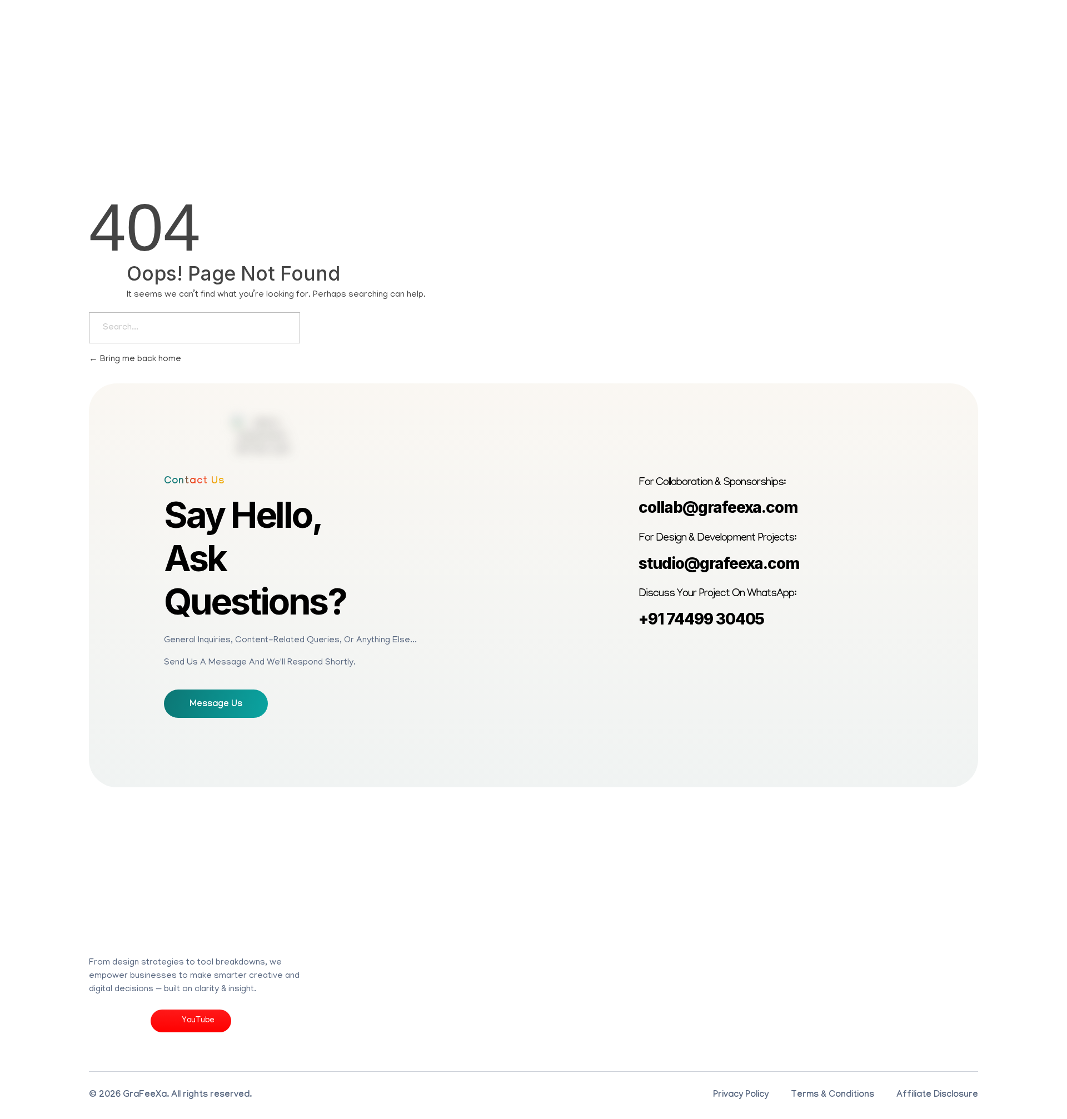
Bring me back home (139, 359)
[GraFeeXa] (149, 37)
